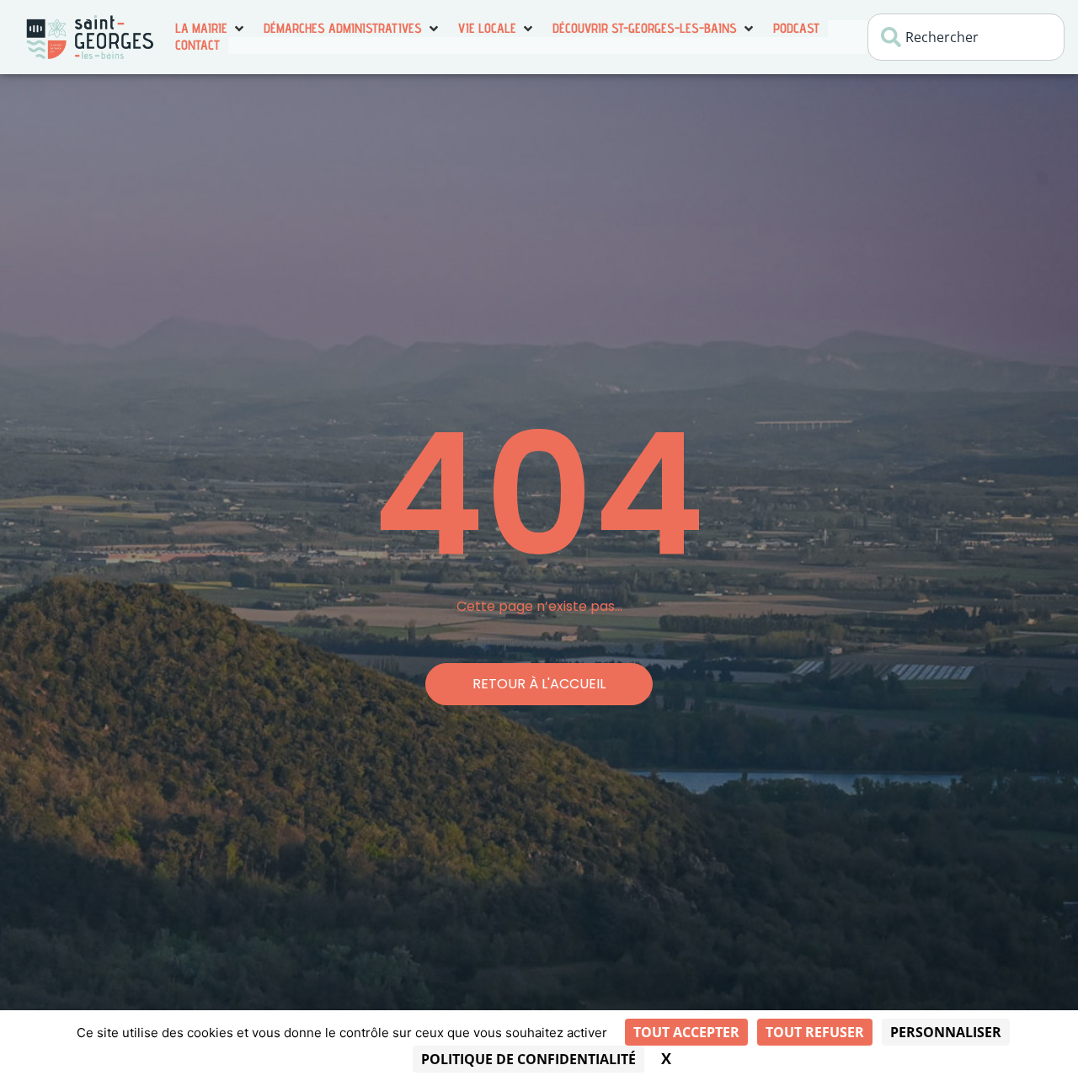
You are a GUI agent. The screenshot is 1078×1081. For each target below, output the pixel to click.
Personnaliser (945, 1032)
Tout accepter (686, 1032)
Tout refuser (815, 1032)
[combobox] (966, 37)
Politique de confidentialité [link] (528, 1059)
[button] (211, 28)
